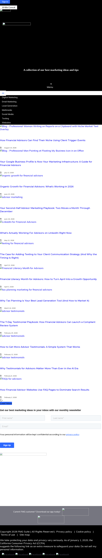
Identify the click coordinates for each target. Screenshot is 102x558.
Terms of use (8, 534)
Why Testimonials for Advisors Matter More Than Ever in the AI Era (39, 368)
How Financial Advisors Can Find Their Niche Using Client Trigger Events (42, 140)
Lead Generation (9, 105)
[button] (51, 85)
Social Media (8, 114)
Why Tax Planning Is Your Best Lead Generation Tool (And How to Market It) (44, 300)
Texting (5, 118)
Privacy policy (64, 531)
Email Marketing (9, 101)
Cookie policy (83, 531)
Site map (25, 534)
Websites (6, 122)
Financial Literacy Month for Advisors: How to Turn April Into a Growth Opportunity (48, 279)
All (3, 93)
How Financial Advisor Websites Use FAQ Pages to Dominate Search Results (44, 389)
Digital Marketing (10, 97)
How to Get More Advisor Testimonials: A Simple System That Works (40, 347)
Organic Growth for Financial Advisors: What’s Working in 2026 (37, 186)
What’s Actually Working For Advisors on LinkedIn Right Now (36, 233)
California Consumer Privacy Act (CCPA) (22, 543)
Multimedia (7, 110)
